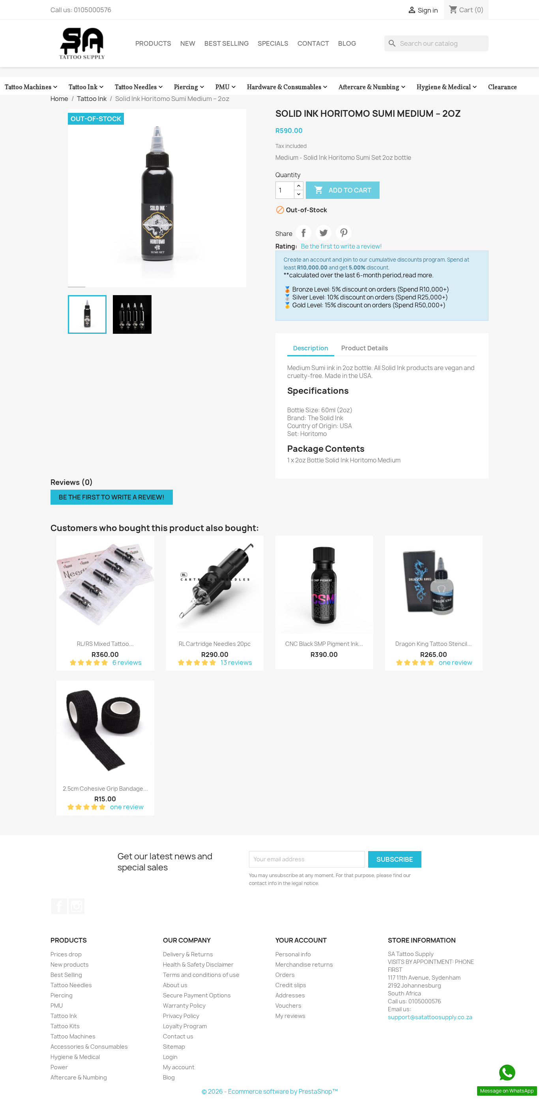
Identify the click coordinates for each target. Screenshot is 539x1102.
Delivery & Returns (188, 954)
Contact (313, 43)
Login (170, 1057)
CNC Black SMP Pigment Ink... (324, 643)
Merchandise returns (304, 964)
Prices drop (66, 954)
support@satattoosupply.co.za (430, 1017)
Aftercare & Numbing (373, 87)
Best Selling (226, 43)
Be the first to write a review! (341, 247)
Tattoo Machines (32, 87)
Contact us (178, 1036)
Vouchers (288, 1005)
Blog (347, 43)
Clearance (502, 87)
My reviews (290, 1016)
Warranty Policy (184, 1005)
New (187, 43)
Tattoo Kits (65, 1026)
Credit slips (290, 985)
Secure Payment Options (197, 995)
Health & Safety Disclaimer (198, 964)
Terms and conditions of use (201, 975)
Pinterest (344, 233)
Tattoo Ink (87, 87)
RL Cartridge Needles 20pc (215, 643)
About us (175, 985)
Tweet (323, 233)
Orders (285, 975)
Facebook (59, 906)
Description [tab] (310, 348)
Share (303, 233)
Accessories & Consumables (89, 1046)
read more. (418, 275)
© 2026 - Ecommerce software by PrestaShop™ (270, 1091)
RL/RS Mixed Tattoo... (105, 643)
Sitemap (174, 1046)
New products (70, 964)
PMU (226, 87)
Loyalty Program (185, 1026)
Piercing (190, 87)
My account (179, 1067)
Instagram (76, 906)
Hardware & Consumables (288, 87)
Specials (273, 43)
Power (59, 1067)
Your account (301, 940)
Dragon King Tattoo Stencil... (433, 643)
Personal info (293, 954)
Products (153, 43)
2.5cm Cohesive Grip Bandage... (105, 788)
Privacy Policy (181, 1016)
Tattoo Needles (140, 87)
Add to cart (342, 190)
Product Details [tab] (364, 348)
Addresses (290, 995)
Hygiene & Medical (448, 87)
